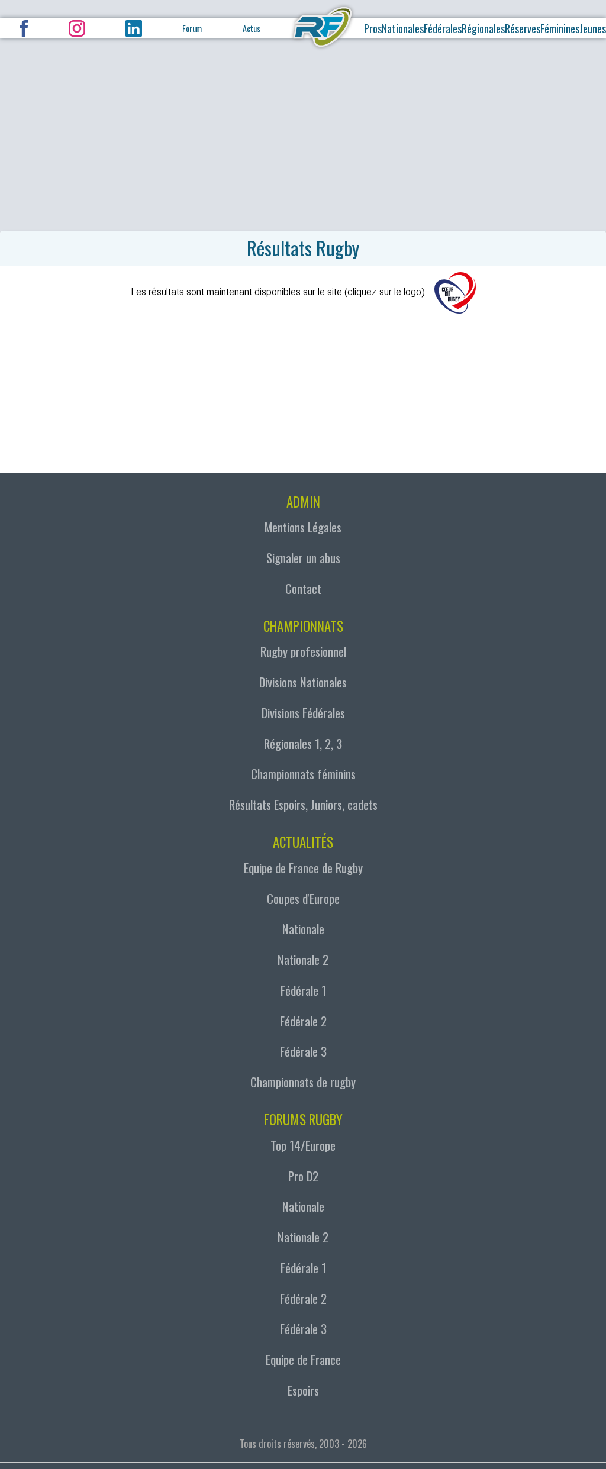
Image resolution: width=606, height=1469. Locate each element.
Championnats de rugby (303, 1082)
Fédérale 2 (303, 1021)
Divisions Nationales (303, 682)
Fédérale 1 (303, 990)
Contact (303, 588)
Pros (373, 28)
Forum (192, 28)
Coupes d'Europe (303, 898)
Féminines (559, 28)
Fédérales (443, 28)
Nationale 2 (303, 959)
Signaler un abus (303, 557)
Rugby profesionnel (303, 651)
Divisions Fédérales (303, 712)
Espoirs (303, 1390)
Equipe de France (303, 1359)
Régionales (483, 28)
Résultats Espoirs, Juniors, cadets (303, 804)
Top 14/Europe (303, 1145)
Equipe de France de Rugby (303, 867)
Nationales (403, 28)
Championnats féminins (303, 773)
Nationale (303, 928)
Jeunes (592, 28)
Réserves (522, 28)
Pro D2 (303, 1176)
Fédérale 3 (303, 1051)
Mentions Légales (303, 527)
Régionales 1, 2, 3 (303, 743)
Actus (251, 28)
